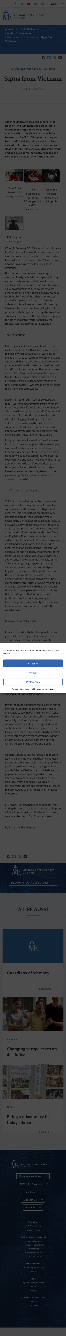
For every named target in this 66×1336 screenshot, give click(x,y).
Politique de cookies (20, 689)
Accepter (33, 663)
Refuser (33, 672)
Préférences (33, 681)
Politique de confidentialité (42, 689)
